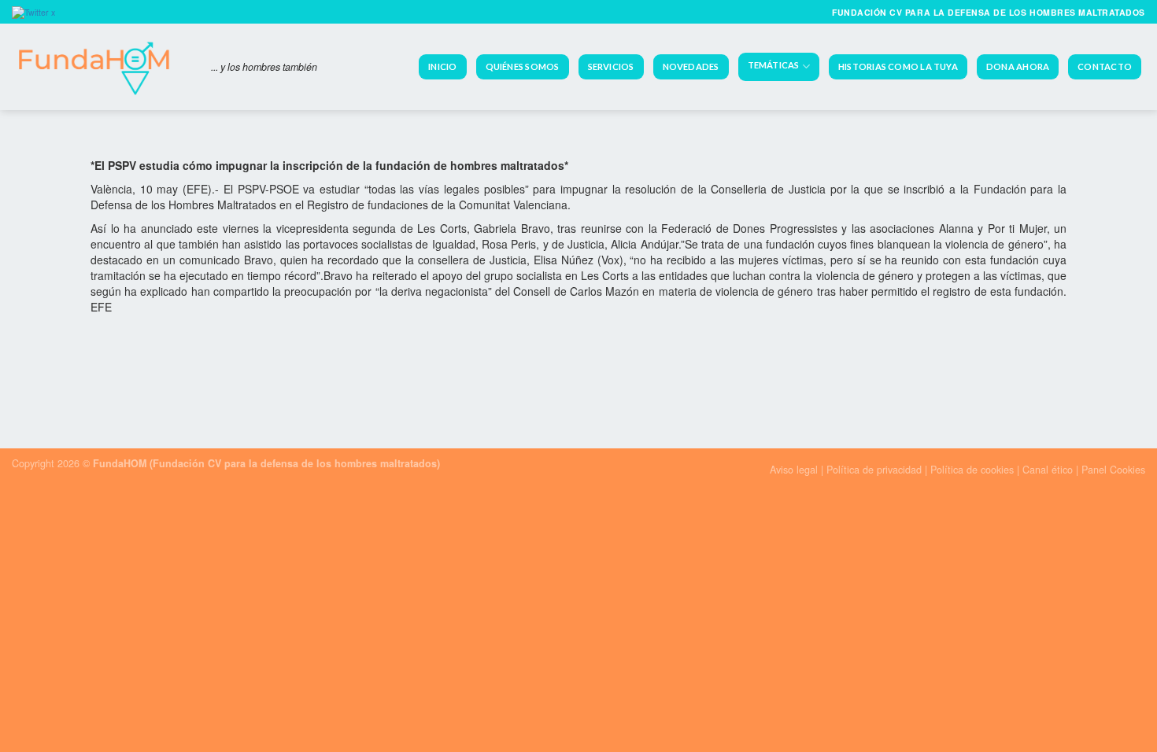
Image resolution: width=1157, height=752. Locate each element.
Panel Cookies (1113, 470)
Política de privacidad (875, 470)
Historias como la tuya (898, 66)
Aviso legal (794, 470)
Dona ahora (1017, 66)
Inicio (442, 66)
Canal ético (1047, 470)
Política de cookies (972, 470)
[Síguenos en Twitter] (35, 11)
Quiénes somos (523, 66)
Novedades (691, 66)
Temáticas (774, 66)
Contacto (1105, 66)
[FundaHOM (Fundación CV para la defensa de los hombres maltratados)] (99, 67)
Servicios (611, 66)
